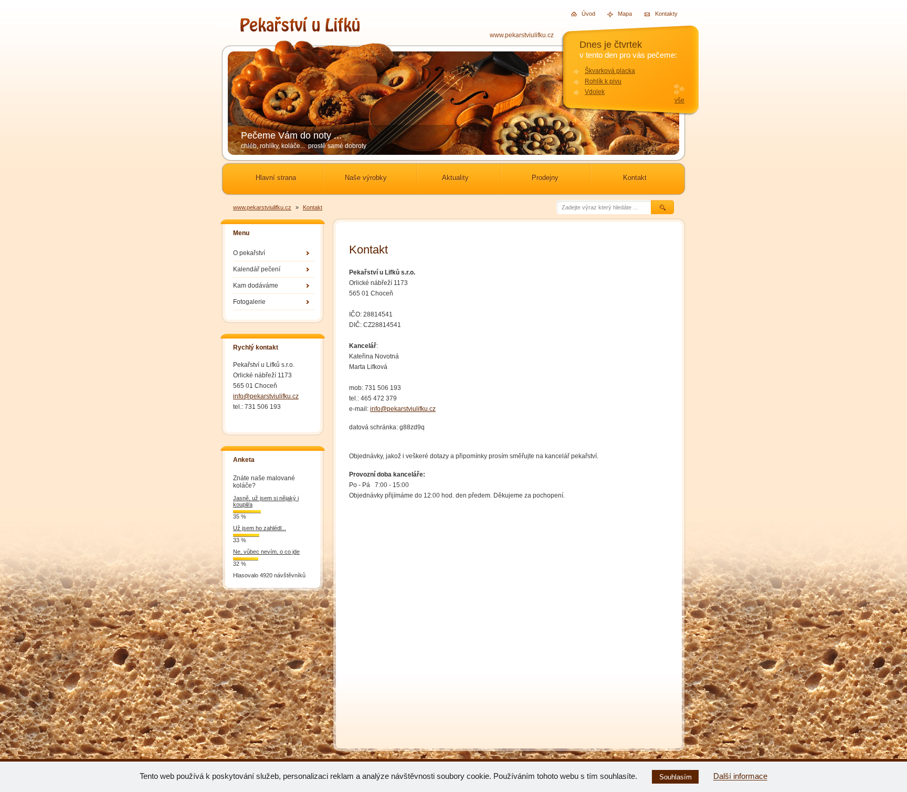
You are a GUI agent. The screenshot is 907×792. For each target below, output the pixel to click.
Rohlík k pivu (603, 81)
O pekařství (249, 253)
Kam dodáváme (255, 285)
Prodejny (545, 178)
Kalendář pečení (256, 269)
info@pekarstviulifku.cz (266, 396)
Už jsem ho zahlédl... (259, 528)
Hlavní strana (276, 178)
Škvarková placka (610, 71)
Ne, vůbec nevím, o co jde (266, 551)
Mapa (621, 13)
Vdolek (595, 92)
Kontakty (658, 13)
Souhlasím (675, 777)
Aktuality (455, 178)
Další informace (740, 776)
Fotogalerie (249, 301)
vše (679, 100)
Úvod (584, 13)
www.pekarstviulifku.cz (522, 35)
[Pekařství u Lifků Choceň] (300, 28)
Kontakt (635, 178)
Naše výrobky (366, 178)
